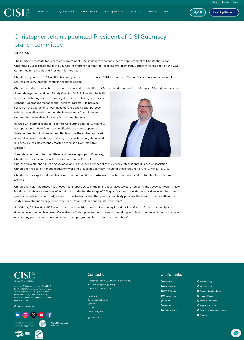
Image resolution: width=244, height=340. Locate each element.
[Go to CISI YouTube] (42, 314)
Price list (203, 315)
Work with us (205, 286)
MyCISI (198, 12)
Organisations (169, 296)
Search (152, 11)
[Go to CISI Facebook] (50, 314)
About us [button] (136, 11)
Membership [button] (45, 11)
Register (226, 2)
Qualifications (169, 286)
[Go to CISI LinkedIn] (18, 314)
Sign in (216, 2)
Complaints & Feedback (210, 291)
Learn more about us (25, 306)
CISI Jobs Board (170, 310)
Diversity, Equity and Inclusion (212, 310)
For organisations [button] (114, 11)
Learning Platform (224, 12)
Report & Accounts (208, 305)
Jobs (166, 11)
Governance (168, 305)
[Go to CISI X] (34, 314)
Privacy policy (205, 281)
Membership (168, 281)
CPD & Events (169, 291)
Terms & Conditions (208, 300)
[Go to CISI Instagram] (26, 314)
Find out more (96, 317)
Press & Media (206, 296)
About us (167, 300)
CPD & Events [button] (89, 11)
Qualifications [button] (66, 11)
